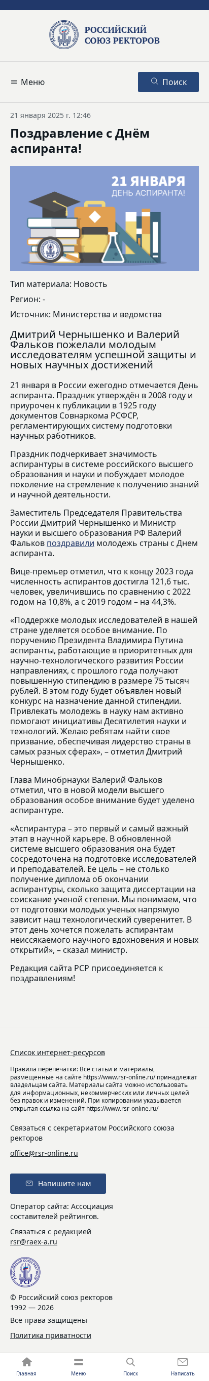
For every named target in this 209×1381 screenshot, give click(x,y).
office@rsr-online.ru (44, 1153)
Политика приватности (50, 1335)
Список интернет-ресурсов (57, 1052)
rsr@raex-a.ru (33, 1241)
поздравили (70, 543)
